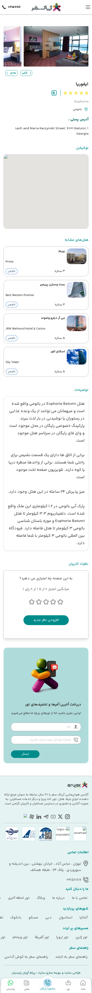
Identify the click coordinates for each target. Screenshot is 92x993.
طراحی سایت (72, 972)
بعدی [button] (13, 73)
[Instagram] (67, 816)
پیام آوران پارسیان (24, 972)
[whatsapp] (24, 816)
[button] (25, 754)
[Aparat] (31, 816)
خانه (83, 989)
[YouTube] (53, 816)
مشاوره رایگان (47, 989)
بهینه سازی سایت (49, 972)
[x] (60, 816)
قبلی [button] (24, 73)
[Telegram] (46, 816)
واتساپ (10, 989)
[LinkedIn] (39, 816)
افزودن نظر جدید (46, 620)
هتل (26, 989)
